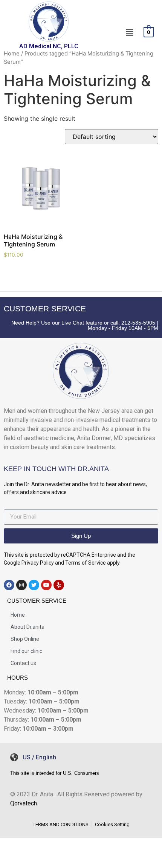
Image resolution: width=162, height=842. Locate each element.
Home (12, 53)
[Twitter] (34, 585)
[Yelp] (58, 585)
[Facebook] (9, 585)
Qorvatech (23, 803)
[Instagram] (21, 585)
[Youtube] (46, 585)
